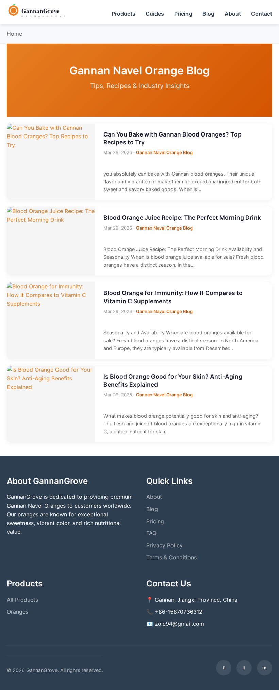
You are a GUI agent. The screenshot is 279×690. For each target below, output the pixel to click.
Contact (261, 13)
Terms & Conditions (171, 557)
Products (123, 13)
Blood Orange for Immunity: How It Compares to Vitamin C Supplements (173, 297)
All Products (22, 599)
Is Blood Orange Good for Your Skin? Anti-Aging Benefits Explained (172, 380)
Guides (155, 13)
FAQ (151, 533)
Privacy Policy (164, 545)
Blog (208, 13)
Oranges (17, 611)
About (233, 13)
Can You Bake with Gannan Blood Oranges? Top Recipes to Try (172, 138)
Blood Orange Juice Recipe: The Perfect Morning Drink (182, 217)
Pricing (183, 13)
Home (14, 33)
